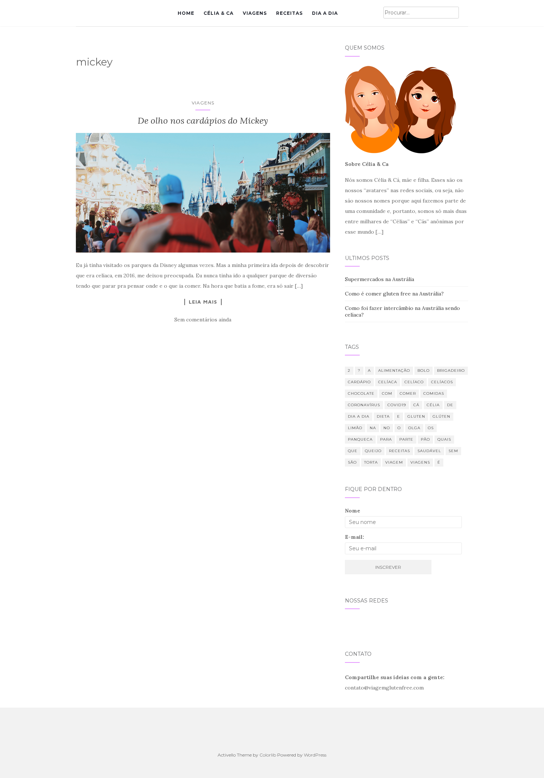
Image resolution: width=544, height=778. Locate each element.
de (450, 405)
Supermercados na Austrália (379, 279)
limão (355, 427)
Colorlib (267, 755)
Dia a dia (325, 13)
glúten (441, 416)
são (352, 462)
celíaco (414, 382)
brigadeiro (451, 370)
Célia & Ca (219, 13)
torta (371, 462)
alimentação (394, 370)
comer (408, 393)
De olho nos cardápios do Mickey (203, 120)
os (431, 427)
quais (444, 439)
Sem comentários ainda (202, 319)
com (387, 393)
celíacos (442, 382)
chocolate (361, 393)
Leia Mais (203, 302)
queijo (373, 450)
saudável (429, 450)
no (386, 427)
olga (414, 427)
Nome (352, 510)
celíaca (387, 382)
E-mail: (354, 537)
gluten (416, 416)
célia (433, 405)
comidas (433, 393)
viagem (394, 462)
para (386, 439)
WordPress (315, 755)
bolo (423, 370)
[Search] (463, 13)
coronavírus (364, 405)
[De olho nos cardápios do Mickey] (203, 193)
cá (416, 405)
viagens (420, 462)
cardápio (359, 382)
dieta (383, 416)
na (373, 427)
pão (425, 439)
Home (186, 13)
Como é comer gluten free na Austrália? (394, 293)
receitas (399, 450)
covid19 (396, 405)
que (352, 450)
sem (453, 450)
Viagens (255, 13)
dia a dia (358, 416)
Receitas (289, 13)
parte (406, 439)
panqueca (360, 439)
